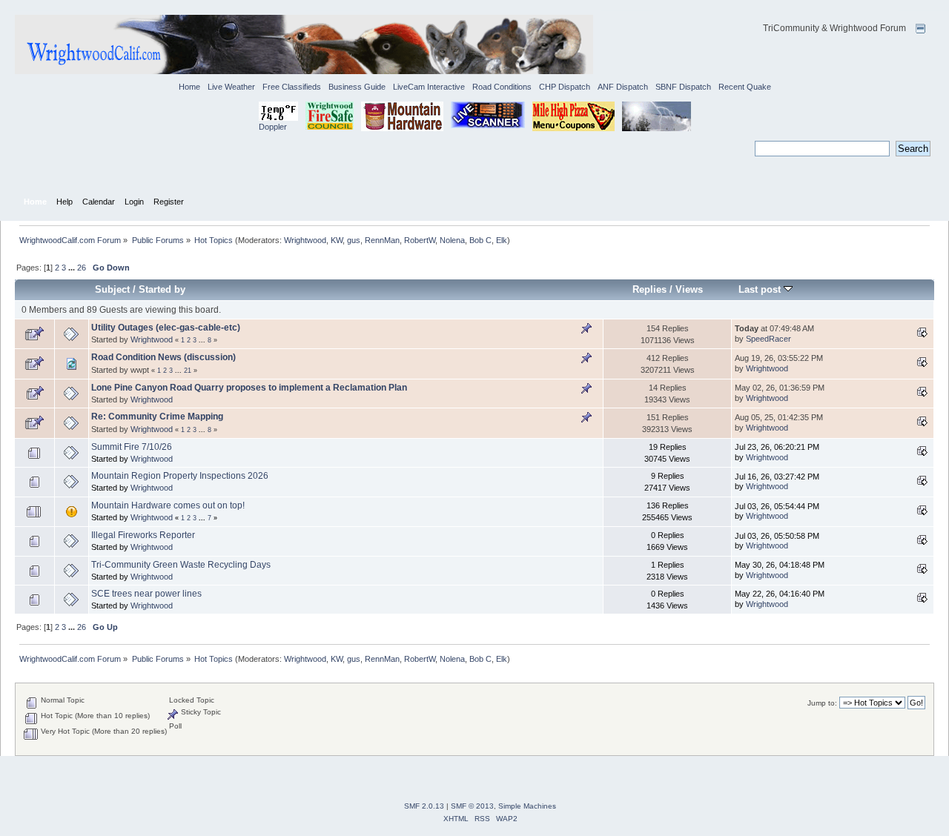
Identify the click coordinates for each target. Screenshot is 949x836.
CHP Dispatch (564, 86)
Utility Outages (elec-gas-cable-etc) (165, 327)
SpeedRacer (768, 338)
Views (689, 289)
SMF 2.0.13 (424, 806)
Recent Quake (744, 86)
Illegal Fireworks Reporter (143, 535)
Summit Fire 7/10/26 (131, 447)
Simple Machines (527, 806)
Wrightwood (305, 240)
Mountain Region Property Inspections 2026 (179, 476)
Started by (162, 289)
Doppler (273, 126)
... (72, 267)
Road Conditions (502, 86)
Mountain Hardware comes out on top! (168, 505)
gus (353, 240)
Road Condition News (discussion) (163, 357)
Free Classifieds (291, 86)
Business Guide (357, 86)
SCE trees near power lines (146, 593)
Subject (112, 289)
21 (187, 370)
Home (189, 86)
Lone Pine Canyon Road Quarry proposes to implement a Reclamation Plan (249, 387)
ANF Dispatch (623, 86)
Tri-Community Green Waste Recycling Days (181, 565)
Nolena (452, 240)
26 (81, 267)
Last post (761, 289)
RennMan (382, 240)
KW (337, 240)
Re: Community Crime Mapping (157, 416)
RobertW (419, 240)
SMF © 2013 (472, 806)
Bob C (480, 240)
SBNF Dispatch (683, 86)
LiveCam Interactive (429, 86)
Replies (649, 289)
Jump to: (822, 703)
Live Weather (231, 86)
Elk (501, 240)
